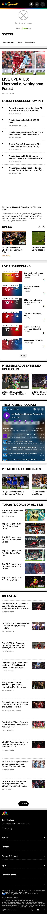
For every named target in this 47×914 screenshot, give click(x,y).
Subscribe (6, 829)
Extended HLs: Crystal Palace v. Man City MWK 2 (14, 393)
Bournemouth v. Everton (33, 340)
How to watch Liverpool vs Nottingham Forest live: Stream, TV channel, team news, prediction (14, 783)
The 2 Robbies (30, 42)
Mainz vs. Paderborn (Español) (32, 288)
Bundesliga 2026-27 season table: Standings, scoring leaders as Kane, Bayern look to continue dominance (15, 605)
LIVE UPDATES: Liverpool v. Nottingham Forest (22, 84)
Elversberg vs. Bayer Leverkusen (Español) (32, 328)
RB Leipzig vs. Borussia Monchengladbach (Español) (33, 301)
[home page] (10, 4)
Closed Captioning (21, 890)
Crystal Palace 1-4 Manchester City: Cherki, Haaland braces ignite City (25, 145)
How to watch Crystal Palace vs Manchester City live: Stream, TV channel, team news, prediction (15, 763)
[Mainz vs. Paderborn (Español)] (12, 290)
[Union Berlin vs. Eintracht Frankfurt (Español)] (12, 276)
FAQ (30, 890)
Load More (23, 804)
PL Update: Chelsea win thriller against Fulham (13, 493)
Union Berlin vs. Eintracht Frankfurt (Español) (33, 274)
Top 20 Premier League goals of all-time (12, 511)
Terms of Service (32, 894)
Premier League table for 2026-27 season (24, 121)
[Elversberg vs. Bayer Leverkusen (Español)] (12, 330)
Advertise (5, 890)
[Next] (43, 226)
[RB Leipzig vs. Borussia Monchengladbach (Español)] (12, 303)
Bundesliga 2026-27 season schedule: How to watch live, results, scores (15, 724)
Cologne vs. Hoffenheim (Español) (33, 314)
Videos (19, 42)
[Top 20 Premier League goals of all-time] (35, 515)
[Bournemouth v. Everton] (12, 344)
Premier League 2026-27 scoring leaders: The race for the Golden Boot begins (25, 157)
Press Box (5, 892)
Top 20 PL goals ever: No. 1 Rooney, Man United (11, 526)
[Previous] (39, 226)
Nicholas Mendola (15, 113)
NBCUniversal (14, 897)
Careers (11, 890)
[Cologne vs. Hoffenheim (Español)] (12, 317)
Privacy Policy (23, 892)
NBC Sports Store (38, 890)
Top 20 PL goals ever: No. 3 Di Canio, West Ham (11, 552)
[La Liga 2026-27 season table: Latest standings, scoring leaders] (38, 626)
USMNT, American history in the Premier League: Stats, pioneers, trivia (15, 744)
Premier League (8, 42)
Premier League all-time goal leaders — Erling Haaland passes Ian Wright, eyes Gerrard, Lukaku (15, 665)
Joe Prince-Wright (8, 93)
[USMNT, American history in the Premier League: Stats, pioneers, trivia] (38, 744)
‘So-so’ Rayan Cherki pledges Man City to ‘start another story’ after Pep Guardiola (26, 109)
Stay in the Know (8, 820)
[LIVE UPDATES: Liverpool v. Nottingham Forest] (23, 63)
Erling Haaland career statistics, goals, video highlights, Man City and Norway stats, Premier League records (15, 684)
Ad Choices (13, 892)
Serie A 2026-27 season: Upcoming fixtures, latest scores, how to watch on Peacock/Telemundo (13, 645)
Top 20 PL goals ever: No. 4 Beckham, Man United (11, 566)
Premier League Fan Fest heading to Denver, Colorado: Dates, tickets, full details (25, 169)
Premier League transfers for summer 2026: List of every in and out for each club (15, 704)
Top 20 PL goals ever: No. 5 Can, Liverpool (11, 578)
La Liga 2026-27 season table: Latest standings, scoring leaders (15, 625)
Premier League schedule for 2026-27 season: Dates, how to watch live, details (26, 133)
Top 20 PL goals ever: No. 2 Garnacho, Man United (11, 539)
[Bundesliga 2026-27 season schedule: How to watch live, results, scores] (38, 724)
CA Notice (23, 894)
